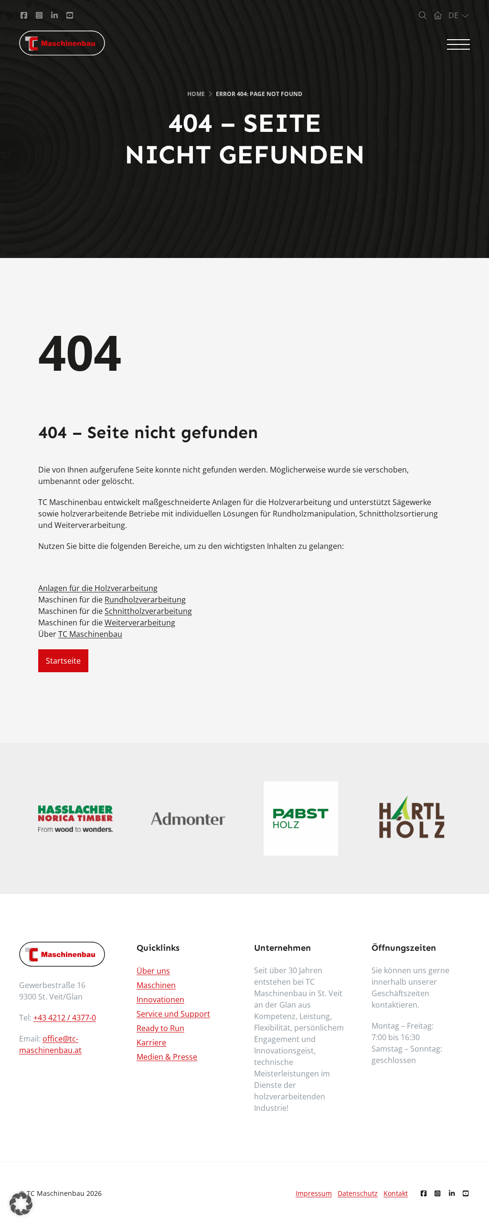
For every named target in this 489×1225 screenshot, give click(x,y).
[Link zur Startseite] (438, 15)
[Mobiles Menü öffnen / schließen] (458, 44)
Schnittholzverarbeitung (148, 611)
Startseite (63, 660)
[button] (21, 1204)
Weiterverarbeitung (140, 622)
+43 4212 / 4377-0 (64, 1017)
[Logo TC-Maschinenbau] (62, 43)
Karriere (151, 1042)
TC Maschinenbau (90, 634)
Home (196, 94)
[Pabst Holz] (301, 818)
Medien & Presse (167, 1057)
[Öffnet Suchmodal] (422, 15)
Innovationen (160, 999)
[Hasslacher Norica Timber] (75, 819)
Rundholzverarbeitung (145, 599)
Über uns (153, 971)
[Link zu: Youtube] (69, 15)
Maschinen (156, 985)
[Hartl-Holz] (413, 818)
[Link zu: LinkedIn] (54, 15)
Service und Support (173, 1014)
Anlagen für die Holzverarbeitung (98, 588)
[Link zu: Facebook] (24, 15)
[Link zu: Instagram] (39, 15)
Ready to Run (160, 1028)
